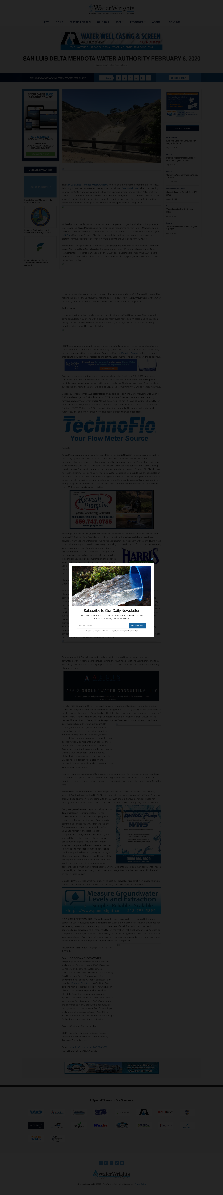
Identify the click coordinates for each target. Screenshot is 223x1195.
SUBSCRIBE (138, 626)
